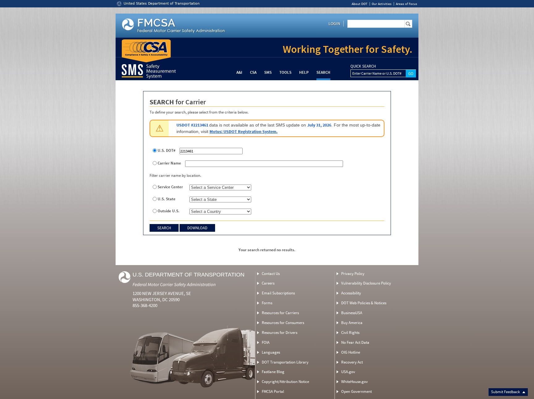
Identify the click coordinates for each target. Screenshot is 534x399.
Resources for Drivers (279, 332)
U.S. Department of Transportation (188, 275)
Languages (271, 352)
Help (304, 72)
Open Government (356, 391)
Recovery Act (352, 362)
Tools (285, 72)
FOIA (265, 342)
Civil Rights (350, 332)
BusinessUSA (351, 312)
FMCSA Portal (273, 391)
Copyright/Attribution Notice (285, 381)
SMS (268, 72)
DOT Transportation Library (285, 362)
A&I (239, 72)
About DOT (359, 4)
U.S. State (167, 199)
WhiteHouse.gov (354, 381)
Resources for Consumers (283, 322)
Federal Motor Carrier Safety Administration (174, 284)
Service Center (170, 187)
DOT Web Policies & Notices (363, 302)
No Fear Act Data (355, 342)
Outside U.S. (169, 211)
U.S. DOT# (167, 150)
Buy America (351, 322)
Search (323, 72)
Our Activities (382, 4)
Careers (268, 283)
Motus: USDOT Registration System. (244, 131)
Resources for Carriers (280, 312)
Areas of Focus (406, 4)
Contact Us (271, 273)
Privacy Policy (352, 273)
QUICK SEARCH (363, 66)
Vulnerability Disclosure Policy (366, 283)
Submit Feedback (506, 391)
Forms (267, 302)
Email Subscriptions (278, 293)
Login (334, 23)
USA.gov (348, 371)
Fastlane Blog (273, 371)
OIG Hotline (350, 352)
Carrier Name (169, 163)
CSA (253, 72)
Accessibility (351, 293)
